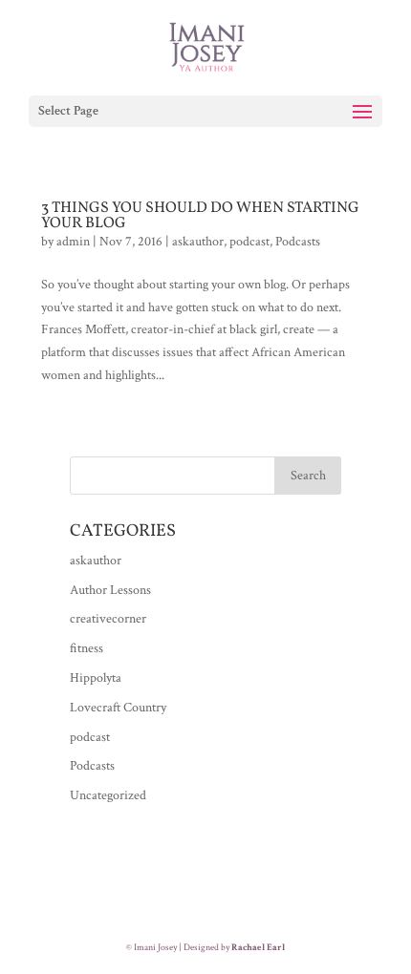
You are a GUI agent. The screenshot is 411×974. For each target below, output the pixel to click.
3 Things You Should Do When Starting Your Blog (200, 216)
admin (73, 241)
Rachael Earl (258, 948)
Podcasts (297, 241)
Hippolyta (95, 678)
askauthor (198, 241)
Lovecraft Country (118, 707)
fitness (86, 648)
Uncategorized (108, 795)
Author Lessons (110, 590)
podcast (249, 241)
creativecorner (108, 618)
